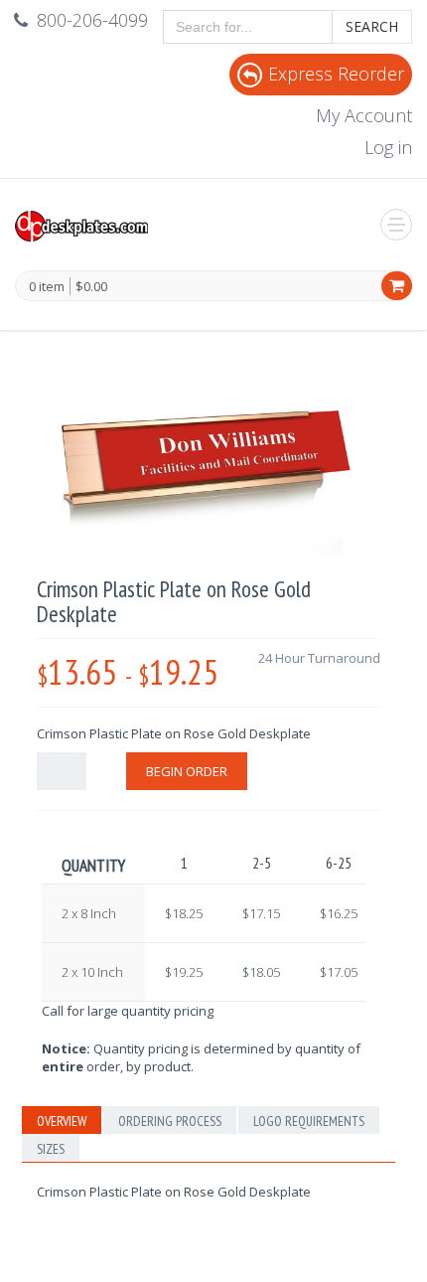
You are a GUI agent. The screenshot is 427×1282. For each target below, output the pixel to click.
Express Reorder (336, 73)
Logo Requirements (308, 1121)
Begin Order (186, 771)
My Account (364, 115)
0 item (47, 287)
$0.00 (91, 286)
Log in (388, 147)
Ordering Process (169, 1121)
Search (372, 26)
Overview (61, 1121)
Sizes (51, 1149)
